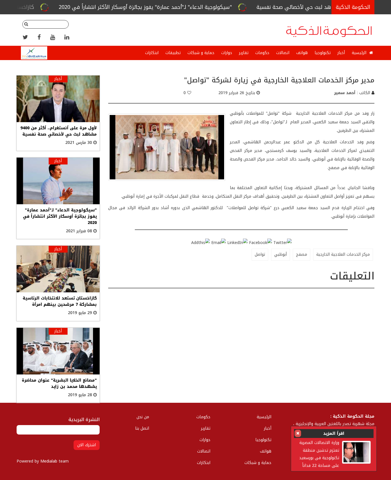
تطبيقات (173, 53)
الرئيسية (360, 53)
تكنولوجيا (323, 53)
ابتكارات (152, 53)
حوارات (226, 53)
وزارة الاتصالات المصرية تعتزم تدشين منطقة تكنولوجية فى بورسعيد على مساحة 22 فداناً (319, 454)
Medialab (48, 461)
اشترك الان (86, 445)
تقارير (243, 53)
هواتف (302, 53)
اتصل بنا (142, 428)
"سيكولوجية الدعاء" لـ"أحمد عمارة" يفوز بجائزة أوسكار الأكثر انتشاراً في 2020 (169, 7)
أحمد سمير (345, 93)
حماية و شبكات (200, 53)
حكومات (262, 53)
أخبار (341, 53)
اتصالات (282, 53)
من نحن (143, 417)
